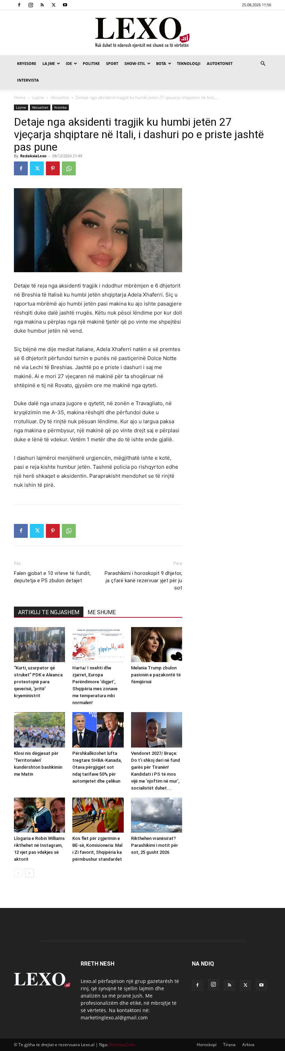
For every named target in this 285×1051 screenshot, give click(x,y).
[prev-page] (18, 873)
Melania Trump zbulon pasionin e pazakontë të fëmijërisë (156, 674)
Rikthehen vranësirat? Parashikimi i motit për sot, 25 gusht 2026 (154, 845)
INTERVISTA (28, 80)
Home (20, 97)
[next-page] (29, 873)
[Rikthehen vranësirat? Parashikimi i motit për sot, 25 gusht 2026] (156, 815)
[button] (262, 63)
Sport (112, 63)
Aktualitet (60, 97)
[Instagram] (30, 5)
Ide (69, 63)
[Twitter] (53, 5)
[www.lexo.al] (142, 33)
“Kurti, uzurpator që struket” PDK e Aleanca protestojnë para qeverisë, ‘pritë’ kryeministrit (38, 681)
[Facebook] (19, 5)
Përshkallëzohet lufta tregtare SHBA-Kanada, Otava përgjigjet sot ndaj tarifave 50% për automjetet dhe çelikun (97, 767)
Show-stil (134, 63)
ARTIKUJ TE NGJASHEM (48, 612)
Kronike (60, 107)
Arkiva (248, 1045)
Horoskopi (207, 1045)
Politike (91, 63)
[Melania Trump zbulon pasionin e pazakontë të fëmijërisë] (156, 644)
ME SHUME (102, 612)
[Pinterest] (53, 168)
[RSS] (42, 5)
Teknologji (189, 63)
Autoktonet (220, 63)
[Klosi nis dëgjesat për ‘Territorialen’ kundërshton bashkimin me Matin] (39, 729)
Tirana (229, 1045)
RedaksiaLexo (33, 155)
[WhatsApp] (69, 168)
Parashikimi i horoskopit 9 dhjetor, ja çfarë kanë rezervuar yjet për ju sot (143, 580)
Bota (161, 63)
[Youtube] (65, 5)
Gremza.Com (122, 1045)
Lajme (48, 63)
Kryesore (26, 63)
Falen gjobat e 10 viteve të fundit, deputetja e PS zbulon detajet (52, 577)
